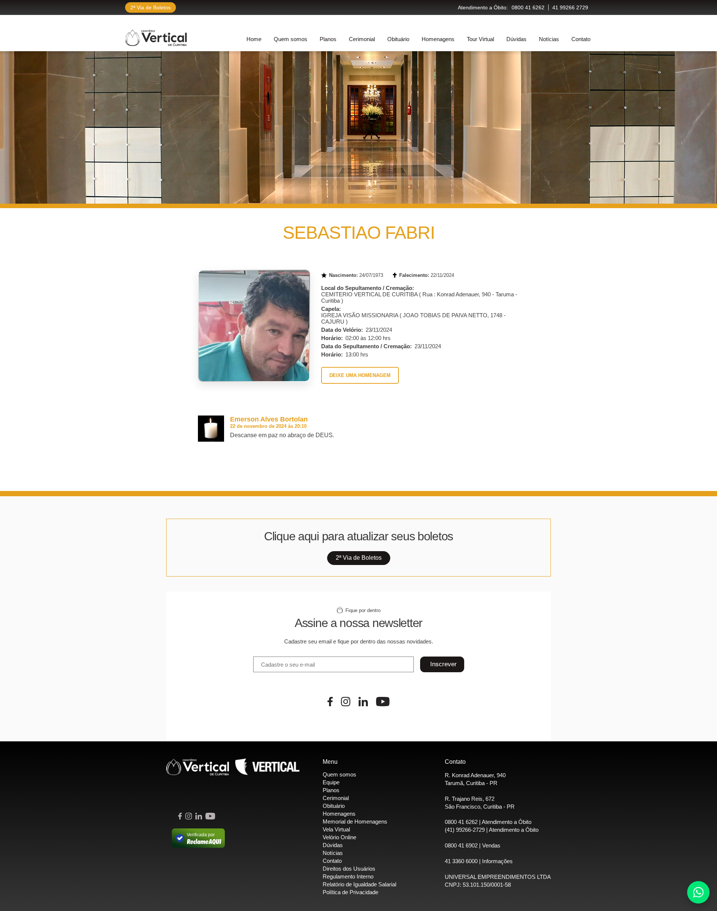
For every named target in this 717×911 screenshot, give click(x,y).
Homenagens (438, 39)
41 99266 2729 (570, 7)
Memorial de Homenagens (355, 821)
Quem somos (290, 39)
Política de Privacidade (350, 892)
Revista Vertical (267, 767)
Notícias (549, 39)
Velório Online (339, 837)
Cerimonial (362, 39)
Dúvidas (516, 39)
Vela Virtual (336, 829)
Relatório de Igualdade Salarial (359, 884)
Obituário (398, 39)
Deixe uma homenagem (360, 375)
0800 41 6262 (528, 7)
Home (253, 39)
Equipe (331, 782)
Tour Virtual (480, 39)
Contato (580, 39)
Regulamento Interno (348, 876)
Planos (328, 39)
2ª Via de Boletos (150, 7)
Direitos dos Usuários (349, 868)
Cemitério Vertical (156, 38)
